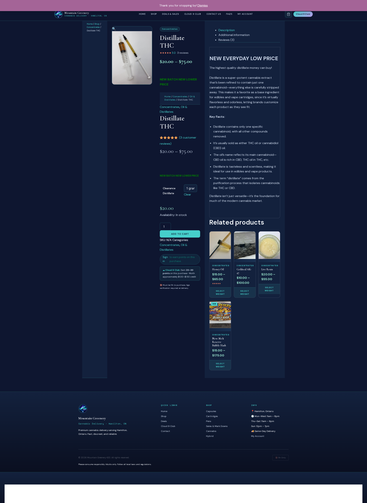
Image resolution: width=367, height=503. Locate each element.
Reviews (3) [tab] (226, 40)
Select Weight (220, 292)
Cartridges (212, 416)
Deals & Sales (170, 14)
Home (142, 14)
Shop (154, 14)
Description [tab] (226, 30)
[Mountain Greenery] (115, 408)
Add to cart (180, 233)
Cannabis (211, 431)
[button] (114, 29)
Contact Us (213, 14)
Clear (187, 194)
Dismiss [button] (202, 5)
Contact (165, 431)
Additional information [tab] (234, 35)
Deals (164, 421)
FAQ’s (229, 14)
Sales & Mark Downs (217, 426)
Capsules (211, 411)
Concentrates (93, 27)
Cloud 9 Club (192, 14)
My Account (245, 14)
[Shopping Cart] (288, 14)
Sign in (165, 259)
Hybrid (210, 436)
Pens (208, 421)
